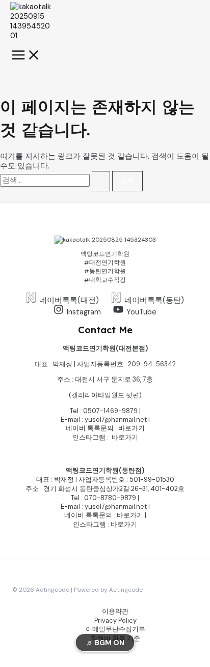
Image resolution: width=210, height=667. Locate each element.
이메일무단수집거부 (115, 629)
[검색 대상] (56, 180)
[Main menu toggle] (26, 56)
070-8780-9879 (110, 498)
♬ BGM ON (105, 642)
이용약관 (115, 611)
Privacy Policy (115, 620)
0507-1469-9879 (110, 411)
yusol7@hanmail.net (116, 419)
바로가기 (131, 428)
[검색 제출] (101, 181)
